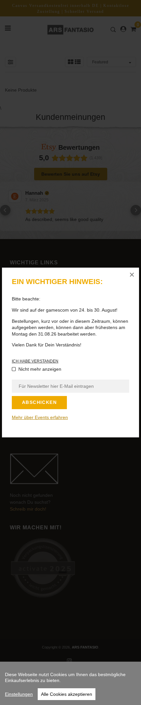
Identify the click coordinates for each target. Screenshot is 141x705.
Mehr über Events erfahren (40, 417)
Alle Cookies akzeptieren (66, 694)
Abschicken (39, 402)
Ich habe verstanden (35, 361)
